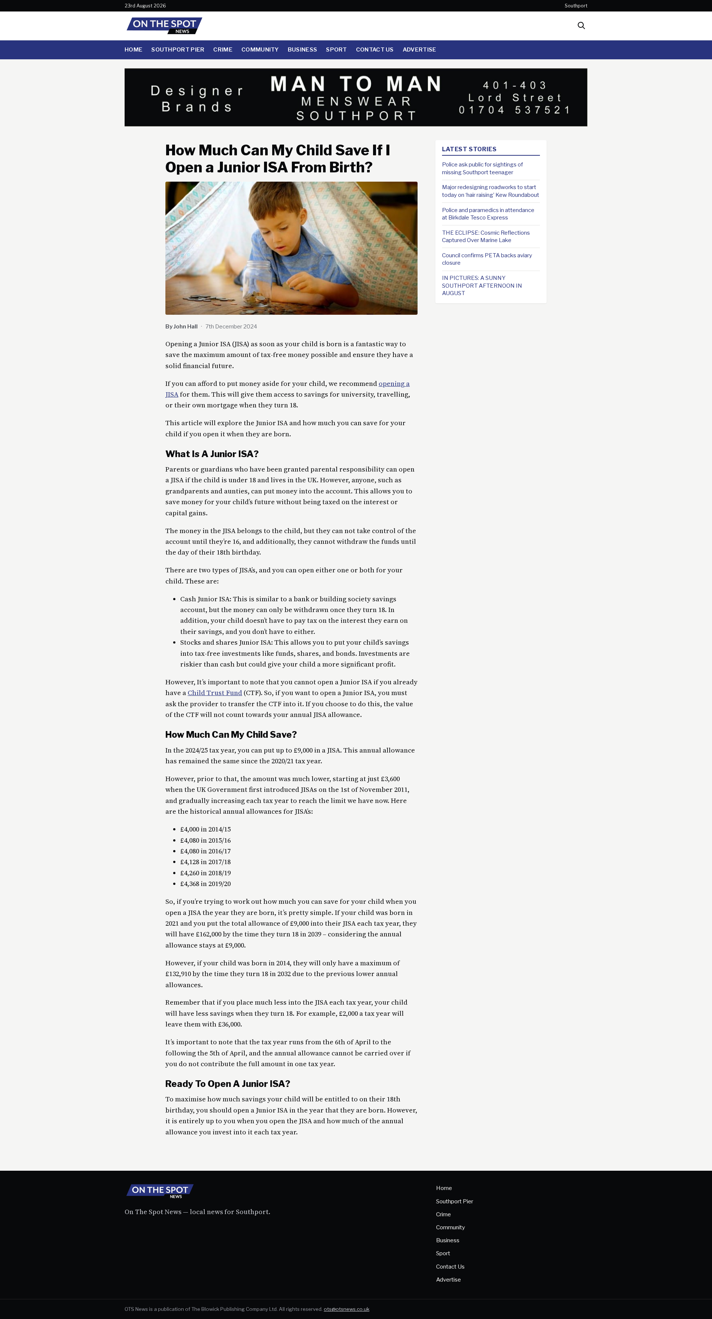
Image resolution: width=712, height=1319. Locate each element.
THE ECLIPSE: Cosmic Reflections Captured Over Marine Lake (486, 236)
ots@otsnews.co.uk (346, 1309)
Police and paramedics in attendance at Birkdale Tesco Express (488, 213)
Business (302, 49)
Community (260, 49)
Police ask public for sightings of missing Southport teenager (482, 168)
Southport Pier (177, 49)
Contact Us (375, 49)
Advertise (419, 49)
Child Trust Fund (215, 692)
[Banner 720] (356, 124)
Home (133, 49)
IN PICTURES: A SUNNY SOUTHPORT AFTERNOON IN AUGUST (482, 285)
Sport (336, 49)
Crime (223, 49)
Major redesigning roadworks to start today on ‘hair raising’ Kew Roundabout (490, 191)
